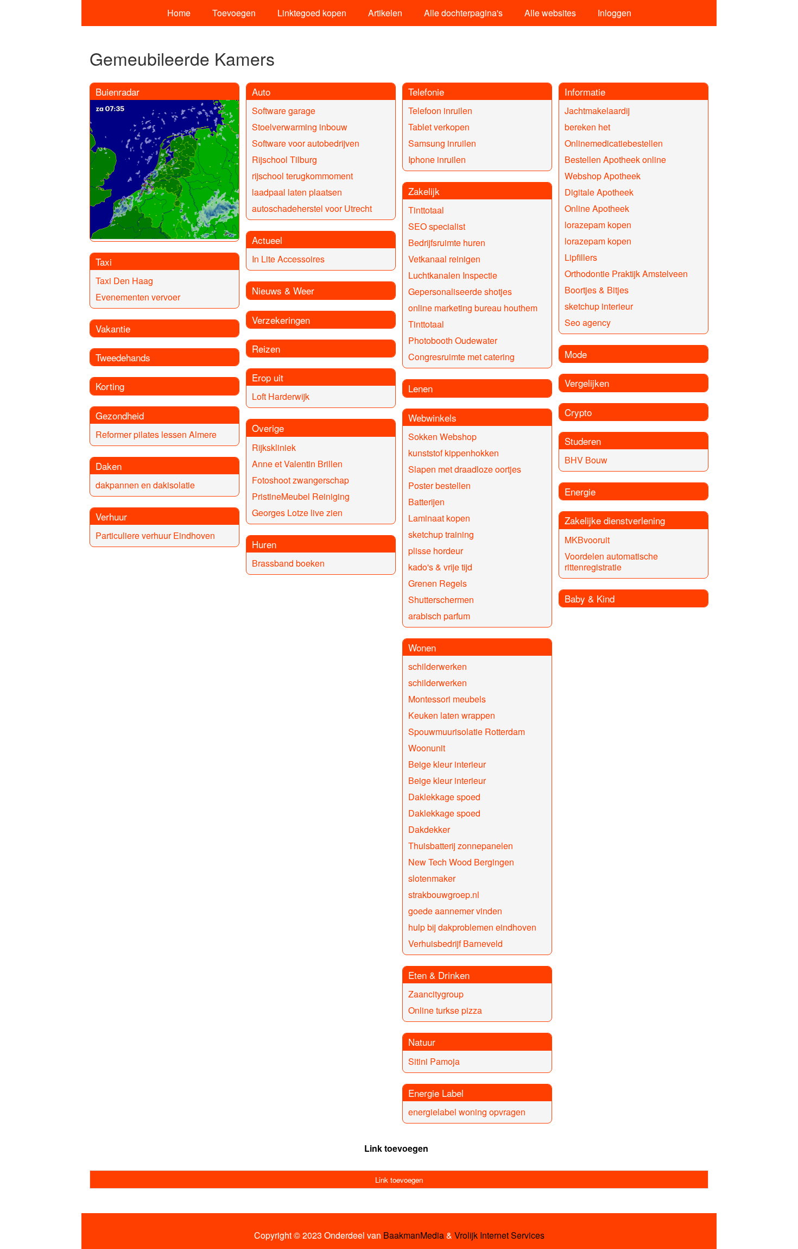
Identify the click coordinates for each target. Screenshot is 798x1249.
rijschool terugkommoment (302, 176)
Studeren (583, 441)
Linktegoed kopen (311, 13)
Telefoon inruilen (440, 110)
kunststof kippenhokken (453, 453)
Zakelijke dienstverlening (615, 520)
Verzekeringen (281, 320)
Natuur (421, 1042)
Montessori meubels (447, 699)
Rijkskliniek (274, 447)
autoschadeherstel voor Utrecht (312, 208)
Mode (576, 354)
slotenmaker (431, 878)
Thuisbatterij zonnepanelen (460, 845)
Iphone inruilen (437, 159)
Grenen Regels (437, 583)
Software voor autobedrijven (305, 143)
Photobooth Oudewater (452, 340)
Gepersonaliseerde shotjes (460, 291)
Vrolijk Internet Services (499, 1235)
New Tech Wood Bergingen (461, 862)
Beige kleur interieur (447, 764)
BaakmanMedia (413, 1235)
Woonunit (426, 748)
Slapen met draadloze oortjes (464, 469)
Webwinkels (432, 417)
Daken (109, 466)
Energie (580, 491)
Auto (261, 91)
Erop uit (267, 377)
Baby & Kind (590, 598)
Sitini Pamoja (434, 1061)
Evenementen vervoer (138, 297)
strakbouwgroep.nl (443, 894)
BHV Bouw (586, 460)
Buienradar (118, 91)
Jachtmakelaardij (597, 110)
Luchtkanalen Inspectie (452, 275)
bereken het (587, 127)
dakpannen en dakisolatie (145, 485)
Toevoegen (234, 13)
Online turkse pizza (445, 1010)
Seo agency (588, 322)
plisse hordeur (435, 550)
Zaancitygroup (436, 994)
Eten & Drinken (439, 975)
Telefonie (426, 91)
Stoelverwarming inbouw (299, 127)
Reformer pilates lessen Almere (156, 434)
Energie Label (436, 1093)
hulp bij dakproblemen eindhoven (472, 927)
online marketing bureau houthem (472, 308)
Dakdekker (429, 829)
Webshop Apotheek (603, 176)
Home (179, 13)
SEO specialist (436, 226)
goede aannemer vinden (455, 911)
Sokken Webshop (442, 436)
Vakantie (113, 328)
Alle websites (550, 13)
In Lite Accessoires (288, 259)
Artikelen (385, 13)
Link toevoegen (396, 1148)
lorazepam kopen (598, 224)
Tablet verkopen (439, 127)
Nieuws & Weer (283, 290)
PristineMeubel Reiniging (301, 496)
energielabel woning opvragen (466, 1112)
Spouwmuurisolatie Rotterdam (466, 731)
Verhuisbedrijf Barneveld (455, 943)
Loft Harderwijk (280, 396)
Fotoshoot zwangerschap (300, 480)
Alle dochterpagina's (463, 13)
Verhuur (111, 516)
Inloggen (614, 13)
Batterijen (426, 501)
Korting (110, 386)
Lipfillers (581, 257)
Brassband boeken (288, 563)
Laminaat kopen (439, 518)
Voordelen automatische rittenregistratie (611, 561)
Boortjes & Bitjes (597, 290)
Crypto (578, 412)
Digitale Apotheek (599, 192)
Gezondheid (120, 415)
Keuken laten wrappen (451, 715)
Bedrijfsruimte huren (446, 242)
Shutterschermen (441, 599)
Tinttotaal (426, 210)
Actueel (267, 240)
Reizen (266, 348)
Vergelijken (587, 383)
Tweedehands (123, 357)
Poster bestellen (439, 485)
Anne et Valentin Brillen (297, 463)
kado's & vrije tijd (440, 567)
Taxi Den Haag (124, 280)
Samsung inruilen (442, 143)
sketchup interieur (599, 306)
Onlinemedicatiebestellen (614, 143)
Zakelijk (424, 191)
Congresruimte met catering (461, 356)
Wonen (422, 647)
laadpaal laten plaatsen (297, 192)
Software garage (283, 110)
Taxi (104, 261)
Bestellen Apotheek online (615, 159)
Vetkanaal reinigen (444, 259)
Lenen (420, 388)
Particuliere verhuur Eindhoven (155, 535)
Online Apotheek (597, 208)
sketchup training (441, 534)
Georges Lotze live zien (297, 512)
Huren (264, 544)
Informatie (585, 91)
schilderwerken (437, 666)
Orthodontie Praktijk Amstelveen (626, 273)
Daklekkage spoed (444, 796)
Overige (268, 428)
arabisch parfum (439, 616)
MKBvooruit (587, 540)
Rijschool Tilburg (284, 159)
